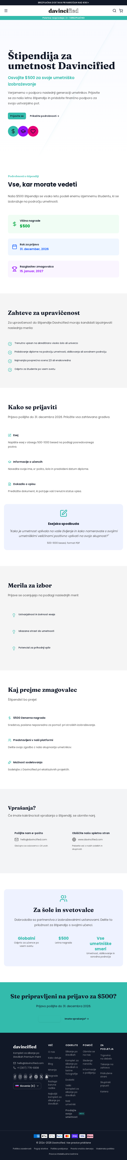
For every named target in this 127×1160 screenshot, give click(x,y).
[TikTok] (30, 1076)
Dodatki (69, 1079)
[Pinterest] (36, 1076)
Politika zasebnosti (22, 1148)
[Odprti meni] (6, 10)
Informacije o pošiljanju (89, 1071)
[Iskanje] (114, 11)
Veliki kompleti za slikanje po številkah (72, 1090)
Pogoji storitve (41, 1148)
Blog (50, 1063)
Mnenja (52, 1069)
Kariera (104, 1091)
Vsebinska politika (105, 1148)
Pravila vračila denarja (82, 1148)
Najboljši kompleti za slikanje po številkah (55, 1098)
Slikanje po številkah (71, 1053)
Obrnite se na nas (89, 1053)
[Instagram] (20, 1076)
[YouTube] (25, 1076)
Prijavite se (17, 116)
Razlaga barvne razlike (52, 1085)
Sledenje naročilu (88, 1062)
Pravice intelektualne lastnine (63, 1154)
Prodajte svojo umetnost (74, 1114)
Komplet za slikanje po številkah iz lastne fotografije (72, 1067)
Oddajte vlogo (49, 1018)
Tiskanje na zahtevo (106, 1066)
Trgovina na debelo (106, 1057)
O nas (51, 1052)
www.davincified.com (90, 839)
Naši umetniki (70, 1102)
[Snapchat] (46, 1076)
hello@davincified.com (34, 839)
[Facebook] (15, 1076)
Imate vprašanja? (77, 1018)
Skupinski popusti (105, 1084)
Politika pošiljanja (59, 1148)
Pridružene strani (106, 1075)
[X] (41, 1076)
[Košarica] (121, 10)
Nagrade (53, 1075)
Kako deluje (54, 1057)
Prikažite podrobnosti (44, 116)
